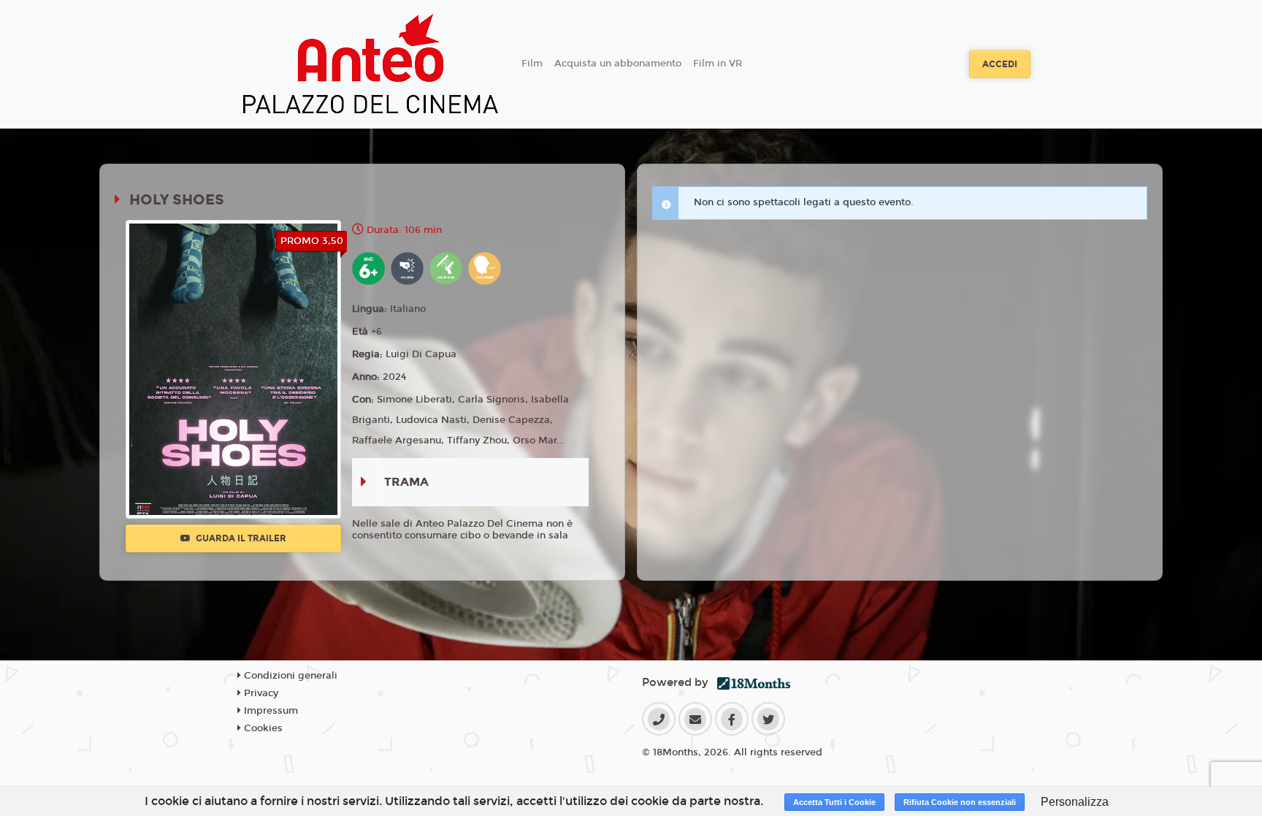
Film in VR (717, 63)
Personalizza (1075, 802)
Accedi (999, 64)
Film (532, 63)
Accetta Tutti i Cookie (834, 802)
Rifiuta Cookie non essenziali (959, 802)
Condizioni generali (289, 676)
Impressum (269, 711)
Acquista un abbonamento (617, 63)
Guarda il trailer (240, 538)
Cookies (262, 728)
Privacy (259, 693)
